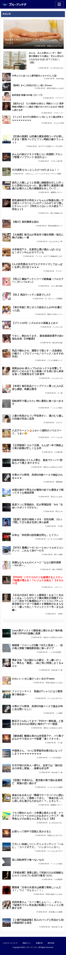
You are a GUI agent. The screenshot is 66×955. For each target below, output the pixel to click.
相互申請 (51, 943)
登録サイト (27, 943)
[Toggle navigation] (59, 4)
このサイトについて (10, 943)
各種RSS (39, 943)
